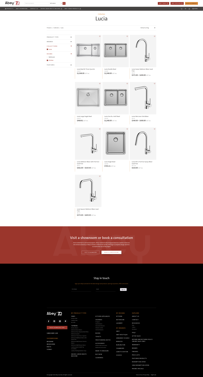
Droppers (97, 322)
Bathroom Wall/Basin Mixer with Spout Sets (79, 338)
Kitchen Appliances (102, 316)
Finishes (135, 351)
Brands (135, 348)
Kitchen (51, 60)
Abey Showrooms (22, 8)
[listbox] (56, 3)
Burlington (120, 345)
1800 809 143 (52, 333)
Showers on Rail (99, 327)
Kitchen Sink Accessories (101, 345)
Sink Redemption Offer (140, 365)
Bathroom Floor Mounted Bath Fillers (80, 332)
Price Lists (136, 355)
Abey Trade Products (72, 8)
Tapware (74, 325)
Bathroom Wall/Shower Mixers (78, 345)
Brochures (134, 329)
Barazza (119, 341)
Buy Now (98, 354)
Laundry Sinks (74, 320)
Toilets (98, 336)
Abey (118, 331)
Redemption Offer (139, 362)
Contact (135, 319)
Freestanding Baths (103, 340)
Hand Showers (98, 323)
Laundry (119, 323)
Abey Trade (162, 3)
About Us (135, 316)
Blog (133, 325)
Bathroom (52, 57)
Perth (49, 347)
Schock (119, 355)
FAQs (134, 332)
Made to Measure (102, 351)
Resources (136, 323)
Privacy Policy (146, 374)
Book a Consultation (111, 252)
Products (49, 28)
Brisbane (50, 341)
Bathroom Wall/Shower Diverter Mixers (79, 342)
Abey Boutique (122, 334)
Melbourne (51, 344)
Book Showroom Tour (57, 327)
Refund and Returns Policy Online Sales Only (142, 340)
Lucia (50, 49)
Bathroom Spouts (75, 334)
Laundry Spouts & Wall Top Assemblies (77, 347)
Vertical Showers (99, 329)
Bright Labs (153, 374)
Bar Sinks (73, 322)
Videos (133, 327)
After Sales (136, 336)
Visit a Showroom (91, 252)
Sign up (123, 289)
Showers (98, 319)
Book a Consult (191, 3)
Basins (97, 333)
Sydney (49, 349)
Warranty (136, 344)
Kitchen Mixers (74, 328)
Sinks (73, 316)
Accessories (100, 343)
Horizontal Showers (100, 325)
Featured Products (139, 358)
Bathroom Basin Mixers (76, 330)
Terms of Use (139, 374)
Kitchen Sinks (74, 318)
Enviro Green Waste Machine (50, 8)
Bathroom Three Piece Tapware (78, 335)
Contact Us (34, 8)
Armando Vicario (122, 338)
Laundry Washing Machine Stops (78, 350)
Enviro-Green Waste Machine (79, 355)
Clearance (99, 357)
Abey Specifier (176, 3)
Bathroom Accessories (100, 347)
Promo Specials (138, 368)
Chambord (120, 348)
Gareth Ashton (122, 351)
